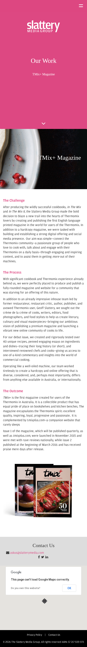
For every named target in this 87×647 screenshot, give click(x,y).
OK (69, 588)
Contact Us (54, 635)
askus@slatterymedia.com (27, 553)
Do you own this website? (25, 588)
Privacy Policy (34, 635)
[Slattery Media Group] (43, 26)
